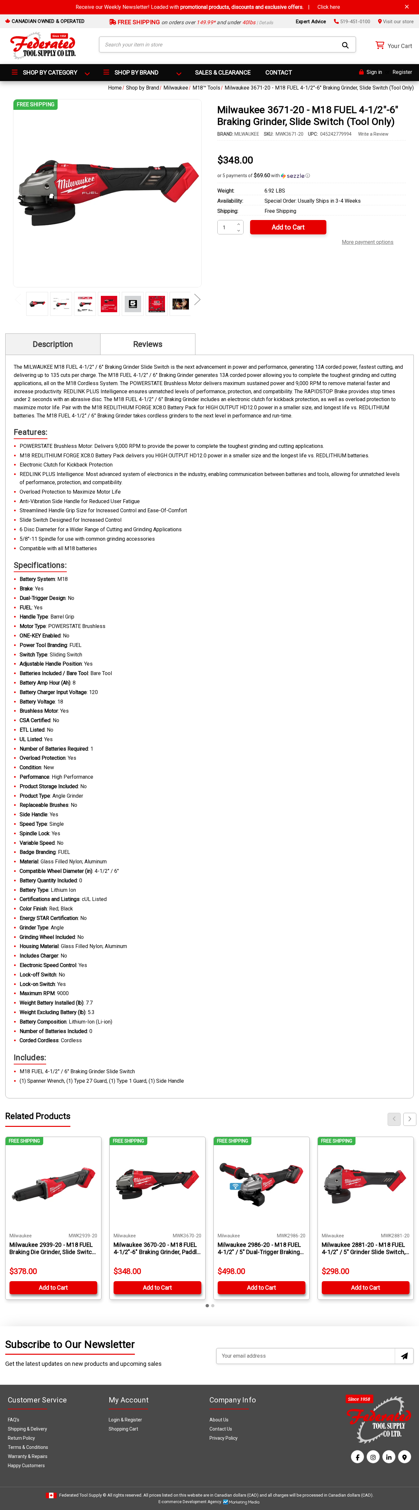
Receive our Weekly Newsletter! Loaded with (208, 7)
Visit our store (398, 22)
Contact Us (221, 1429)
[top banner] (407, 6)
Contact (278, 72)
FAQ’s (13, 1419)
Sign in (373, 72)
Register (402, 72)
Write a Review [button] (373, 134)
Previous (17, 299)
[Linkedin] (388, 1456)
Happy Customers (26, 1465)
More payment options (367, 241)
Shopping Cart (123, 1429)
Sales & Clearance (223, 72)
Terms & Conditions (28, 1447)
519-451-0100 (354, 22)
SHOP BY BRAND (135, 72)
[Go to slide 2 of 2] (212, 1305)
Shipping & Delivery (27, 1429)
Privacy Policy (224, 1438)
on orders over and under (195, 22)
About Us (219, 1419)
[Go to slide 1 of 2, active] (207, 1305)
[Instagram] (373, 1456)
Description (53, 344)
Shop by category (49, 72)
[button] (311, 175)
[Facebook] (357, 1456)
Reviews (147, 344)
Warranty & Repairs (27, 1456)
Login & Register (125, 1419)
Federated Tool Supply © (82, 1495)
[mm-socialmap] (404, 1456)
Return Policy (21, 1438)
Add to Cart (53, 1287)
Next (197, 299)
